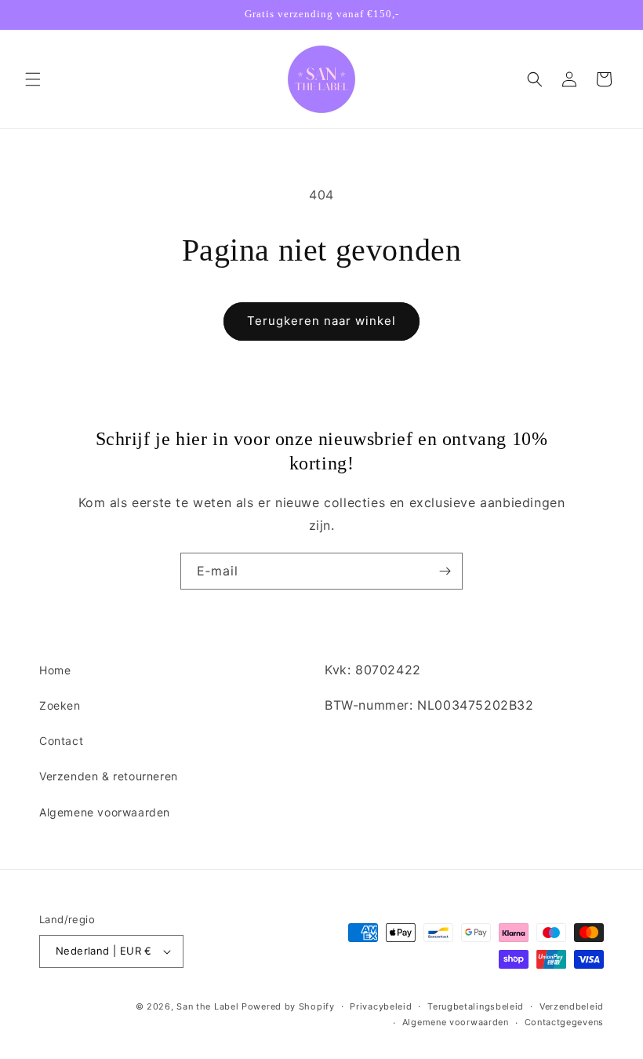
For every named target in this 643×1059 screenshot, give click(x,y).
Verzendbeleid (571, 1006)
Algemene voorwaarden (104, 812)
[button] (33, 79)
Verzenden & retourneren (108, 776)
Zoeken (60, 705)
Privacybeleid (381, 1006)
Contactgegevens (565, 1022)
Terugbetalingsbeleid (475, 1006)
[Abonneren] (444, 571)
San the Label (207, 1006)
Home (55, 670)
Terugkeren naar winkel (321, 320)
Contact (61, 740)
